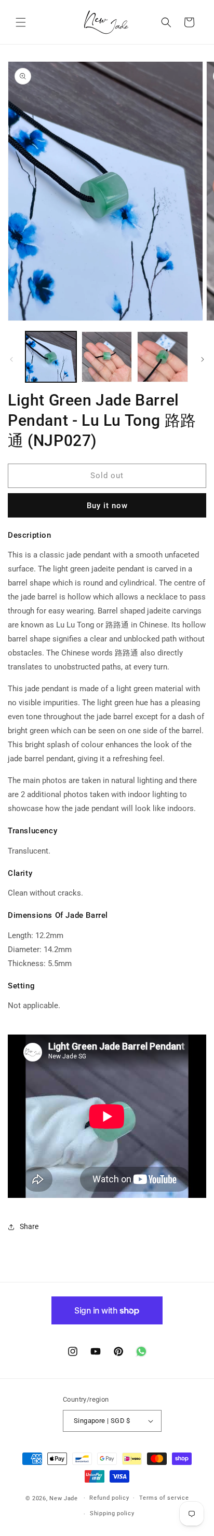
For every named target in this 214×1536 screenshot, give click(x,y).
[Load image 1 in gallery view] (50, 356)
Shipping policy (112, 1513)
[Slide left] (11, 359)
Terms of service (164, 1498)
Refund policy (109, 1498)
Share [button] (29, 1226)
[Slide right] (202, 359)
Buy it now (107, 505)
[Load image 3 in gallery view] (162, 356)
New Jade (63, 1498)
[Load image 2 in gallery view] (107, 356)
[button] (20, 22)
